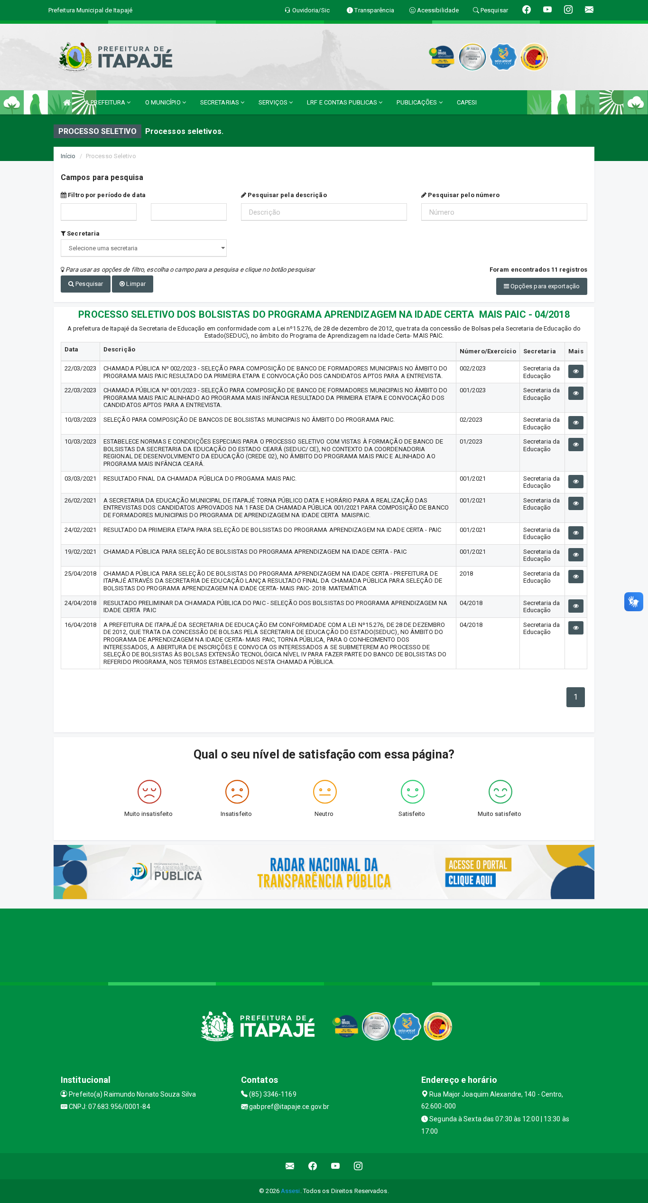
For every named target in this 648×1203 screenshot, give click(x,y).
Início (68, 156)
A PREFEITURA (106, 102)
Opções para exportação (544, 286)
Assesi (290, 1190)
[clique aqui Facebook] (313, 1166)
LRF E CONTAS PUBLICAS (343, 102)
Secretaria (82, 233)
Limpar (135, 283)
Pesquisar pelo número (463, 195)
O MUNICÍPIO (163, 102)
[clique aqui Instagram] (358, 1166)
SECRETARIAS (220, 102)
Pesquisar (88, 283)
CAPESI (467, 102)
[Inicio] (66, 102)
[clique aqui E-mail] (290, 1166)
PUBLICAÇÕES (417, 102)
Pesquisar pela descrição (286, 195)
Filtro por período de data (106, 195)
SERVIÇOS (274, 102)
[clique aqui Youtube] (335, 1166)
